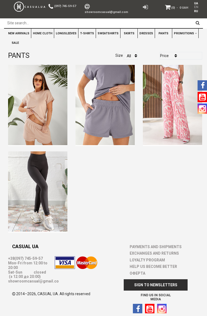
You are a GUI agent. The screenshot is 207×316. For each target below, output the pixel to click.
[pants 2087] (37, 190)
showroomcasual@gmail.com (106, 12)
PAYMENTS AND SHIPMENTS (156, 247)
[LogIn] (146, 7)
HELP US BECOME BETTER (153, 266)
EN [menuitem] (196, 7)
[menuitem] (195, 3)
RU (196, 11)
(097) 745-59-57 (65, 6)
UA (196, 3)
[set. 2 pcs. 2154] (37, 103)
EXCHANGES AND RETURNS (154, 253)
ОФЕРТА (137, 273)
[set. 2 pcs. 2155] (105, 103)
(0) (179, 7)
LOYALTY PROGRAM (147, 260)
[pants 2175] (172, 103)
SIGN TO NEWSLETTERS (155, 285)
